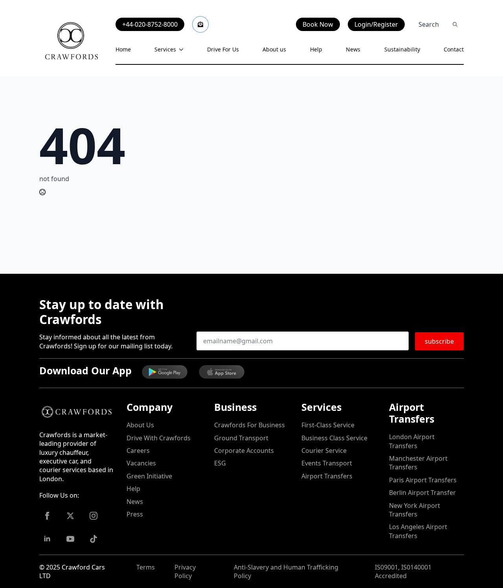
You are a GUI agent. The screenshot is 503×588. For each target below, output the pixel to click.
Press (135, 514)
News (353, 49)
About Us (140, 425)
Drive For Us (223, 49)
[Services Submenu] (179, 49)
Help (316, 49)
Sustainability (402, 49)
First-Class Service (327, 425)
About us (274, 49)
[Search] (455, 24)
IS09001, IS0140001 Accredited (403, 571)
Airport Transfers (326, 476)
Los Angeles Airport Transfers (418, 531)
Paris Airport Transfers (423, 480)
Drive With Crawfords (159, 438)
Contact (454, 49)
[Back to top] (19, 568)
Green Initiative (149, 476)
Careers (138, 450)
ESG (220, 463)
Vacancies (141, 463)
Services (165, 49)
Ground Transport (241, 438)
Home (123, 49)
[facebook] (47, 516)
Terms (145, 567)
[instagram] (93, 516)
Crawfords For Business (249, 425)
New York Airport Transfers (414, 509)
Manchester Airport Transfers (418, 462)
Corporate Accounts (244, 450)
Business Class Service (334, 438)
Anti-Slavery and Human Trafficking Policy (286, 571)
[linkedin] (47, 539)
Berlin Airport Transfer (422, 492)
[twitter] (70, 516)
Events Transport (326, 463)
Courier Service (324, 450)
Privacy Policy (185, 571)
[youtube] (70, 539)
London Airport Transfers (412, 441)
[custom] (93, 539)
